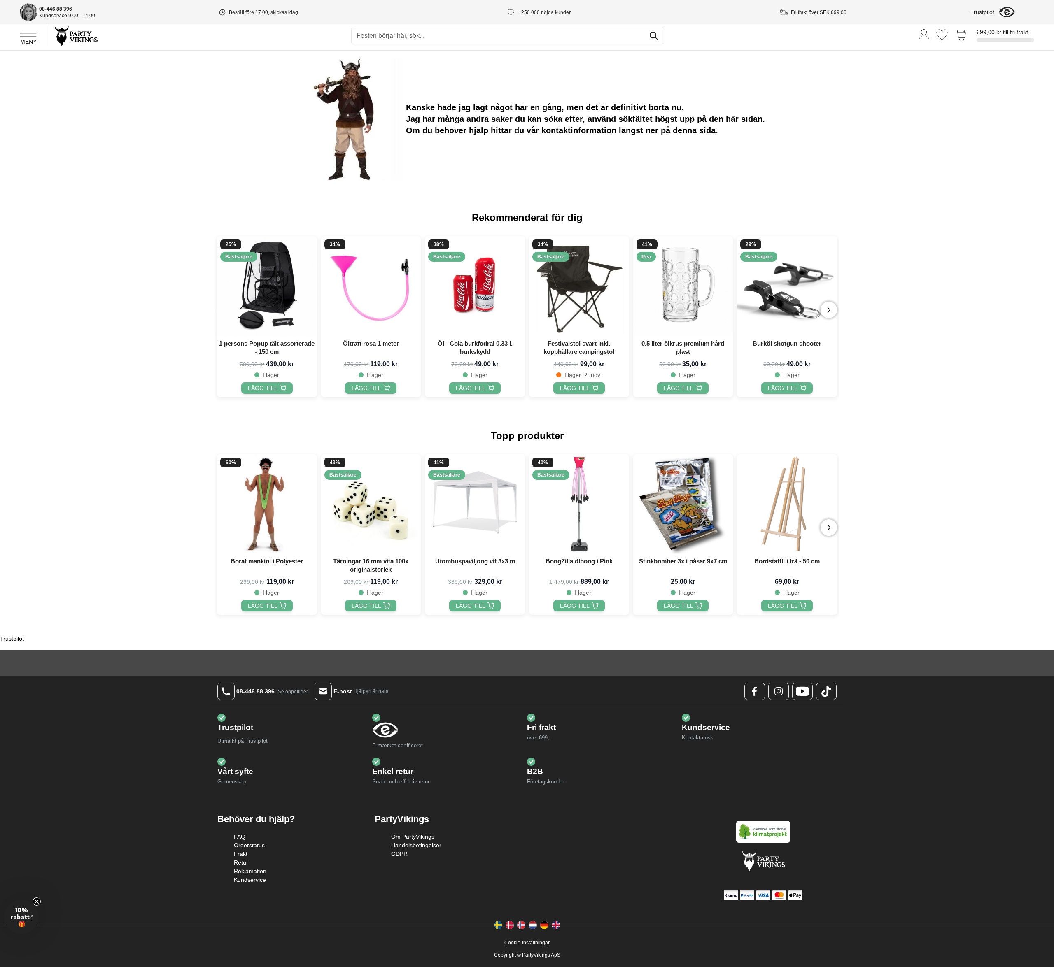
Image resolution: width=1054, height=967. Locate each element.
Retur (241, 862)
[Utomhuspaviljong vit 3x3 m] (475, 504)
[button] (21, 917)
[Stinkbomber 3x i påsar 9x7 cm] (683, 504)
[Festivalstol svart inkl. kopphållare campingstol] (579, 286)
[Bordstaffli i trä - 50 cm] (787, 504)
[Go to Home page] (75, 35)
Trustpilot (982, 12)
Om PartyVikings (412, 836)
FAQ (239, 836)
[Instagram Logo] (778, 691)
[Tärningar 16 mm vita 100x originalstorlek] (371, 504)
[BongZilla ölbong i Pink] (579, 504)
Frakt (240, 854)
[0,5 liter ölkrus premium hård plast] (683, 286)
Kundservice (250, 879)
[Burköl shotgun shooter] (787, 286)
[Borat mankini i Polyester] (267, 504)
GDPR (399, 854)
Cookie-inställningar (527, 943)
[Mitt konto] (924, 34)
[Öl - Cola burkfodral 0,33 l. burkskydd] (475, 286)
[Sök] (654, 36)
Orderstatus (249, 845)
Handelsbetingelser (416, 845)
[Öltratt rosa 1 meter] (371, 286)
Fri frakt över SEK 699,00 (818, 12)
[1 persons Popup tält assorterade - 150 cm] (267, 286)
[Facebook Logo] (754, 691)
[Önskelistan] (942, 34)
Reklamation (250, 871)
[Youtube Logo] (802, 691)
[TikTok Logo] (826, 691)
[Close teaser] (37, 901)
